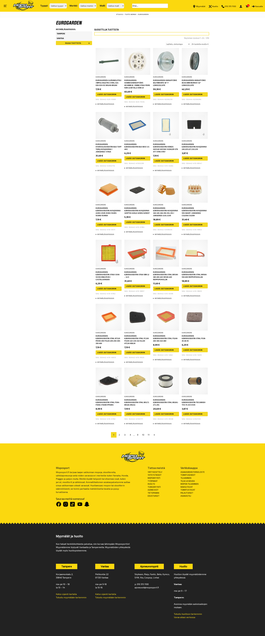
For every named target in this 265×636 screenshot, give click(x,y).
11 (149, 435)
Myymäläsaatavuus (105, 104)
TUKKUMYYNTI (154, 487)
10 (143, 435)
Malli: (102, 5)
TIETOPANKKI (153, 493)
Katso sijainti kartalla (66, 594)
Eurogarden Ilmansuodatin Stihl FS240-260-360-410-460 (165, 338)
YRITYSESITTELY (155, 472)
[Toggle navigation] (5, 6)
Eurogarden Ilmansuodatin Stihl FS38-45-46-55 (194, 338)
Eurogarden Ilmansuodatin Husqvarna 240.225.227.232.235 (194, 146)
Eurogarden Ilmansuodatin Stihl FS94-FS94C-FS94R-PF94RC (108, 402)
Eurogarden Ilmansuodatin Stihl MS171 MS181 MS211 (136, 402)
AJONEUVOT (153, 490)
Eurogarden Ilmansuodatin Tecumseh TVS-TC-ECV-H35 (193, 402)
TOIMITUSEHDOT (188, 475)
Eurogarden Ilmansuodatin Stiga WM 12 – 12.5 (136, 274)
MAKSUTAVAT (187, 487)
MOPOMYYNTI (154, 478)
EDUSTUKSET (153, 496)
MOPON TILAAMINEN (189, 484)
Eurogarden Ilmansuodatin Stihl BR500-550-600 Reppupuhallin (194, 274)
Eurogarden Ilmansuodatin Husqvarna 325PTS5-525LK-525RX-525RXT (137, 210)
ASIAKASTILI (186, 496)
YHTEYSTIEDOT (154, 475)
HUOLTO (151, 484)
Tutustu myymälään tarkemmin (71, 597)
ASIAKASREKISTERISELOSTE (193, 472)
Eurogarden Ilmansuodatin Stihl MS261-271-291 (165, 402)
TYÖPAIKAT (153, 481)
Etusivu (119, 14)
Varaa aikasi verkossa (184, 617)
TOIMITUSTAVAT (188, 490)
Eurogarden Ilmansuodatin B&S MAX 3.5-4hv (137, 146)
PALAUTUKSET (187, 493)
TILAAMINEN (186, 478)
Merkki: (74, 5)
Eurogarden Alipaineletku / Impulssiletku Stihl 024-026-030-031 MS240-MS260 (108, 82)
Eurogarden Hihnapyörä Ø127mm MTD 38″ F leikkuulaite (165, 82)
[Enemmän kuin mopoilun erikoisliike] (21, 6)
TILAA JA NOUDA (188, 481)
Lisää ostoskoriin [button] (106, 94)
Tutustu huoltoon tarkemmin (188, 614)
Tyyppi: (44, 5)
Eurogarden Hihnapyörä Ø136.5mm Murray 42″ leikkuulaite (194, 82)
